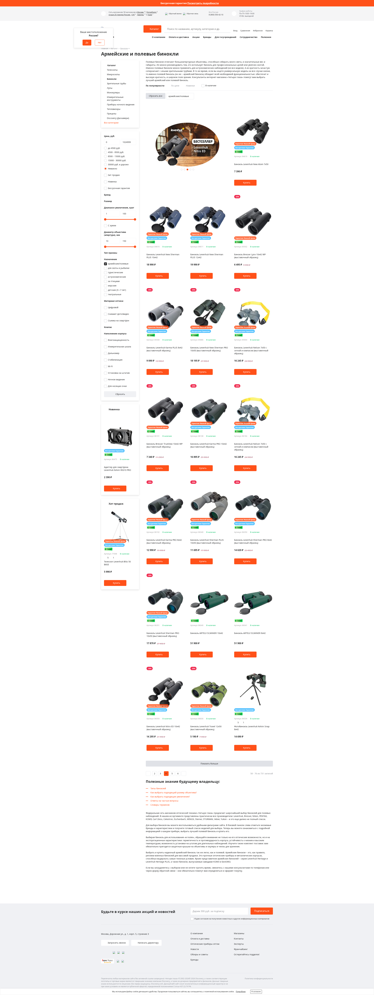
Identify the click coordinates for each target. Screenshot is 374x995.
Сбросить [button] (120, 394)
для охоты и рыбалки (118, 268)
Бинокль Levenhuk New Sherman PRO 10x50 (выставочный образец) (209, 349)
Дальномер (113, 353)
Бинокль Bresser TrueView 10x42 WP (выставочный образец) (164, 445)
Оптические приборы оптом (205, 943)
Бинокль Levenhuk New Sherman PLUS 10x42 (163, 256)
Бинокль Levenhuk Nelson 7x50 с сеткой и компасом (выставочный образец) (251, 350)
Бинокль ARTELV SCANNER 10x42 (206, 633)
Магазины (239, 933)
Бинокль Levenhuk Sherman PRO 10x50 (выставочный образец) (163, 634)
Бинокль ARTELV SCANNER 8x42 (250, 633)
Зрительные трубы (116, 83)
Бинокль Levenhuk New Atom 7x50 (251, 164)
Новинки (190, 85)
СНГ (133, 14)
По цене (175, 85)
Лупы (109, 88)
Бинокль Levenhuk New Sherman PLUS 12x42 (206, 256)
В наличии (210, 85)
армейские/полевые (118, 263)
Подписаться (261, 911)
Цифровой (113, 307)
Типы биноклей (158, 788)
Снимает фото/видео (118, 314)
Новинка (112, 181)
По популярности (155, 85)
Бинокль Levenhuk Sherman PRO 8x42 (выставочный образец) (253, 541)
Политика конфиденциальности (259, 978)
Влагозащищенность (118, 340)
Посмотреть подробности (203, 3)
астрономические (117, 276)
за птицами (114, 281)
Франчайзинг (241, 949)
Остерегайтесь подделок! (246, 954)
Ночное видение (116, 379)
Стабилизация (115, 359)
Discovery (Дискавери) (118, 118)
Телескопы (112, 69)
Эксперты (239, 943)
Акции (196, 37)
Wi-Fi (110, 366)
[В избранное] (131, 415)
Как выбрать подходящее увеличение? (170, 796)
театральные (114, 294)
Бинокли (124, 48)
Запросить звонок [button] (116, 942)
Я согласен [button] (256, 991)
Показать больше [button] (209, 763)
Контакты (239, 938)
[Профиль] (235, 27)
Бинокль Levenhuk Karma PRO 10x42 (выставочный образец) (208, 445)
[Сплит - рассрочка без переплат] (108, 454)
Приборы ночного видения (120, 104)
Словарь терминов (159, 804)
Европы (140, 14)
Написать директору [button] (148, 942)
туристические (115, 272)
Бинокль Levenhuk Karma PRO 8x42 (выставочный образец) (164, 541)
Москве (140, 12)
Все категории (111, 122)
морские (112, 285)
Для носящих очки (117, 386)
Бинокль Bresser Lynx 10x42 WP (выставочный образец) (250, 256)
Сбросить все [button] (155, 95)
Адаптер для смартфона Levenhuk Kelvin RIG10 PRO (117, 469)
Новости (195, 949)
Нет (100, 42)
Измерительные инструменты (115, 98)
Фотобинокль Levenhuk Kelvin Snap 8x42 (252, 728)
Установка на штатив (119, 372)
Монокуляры (113, 92)
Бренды (207, 37)
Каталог (114, 48)
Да (87, 42)
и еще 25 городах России (120, 14)
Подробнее (241, 991)
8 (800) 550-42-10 (216, 14)
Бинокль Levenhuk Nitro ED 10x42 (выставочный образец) (163, 728)
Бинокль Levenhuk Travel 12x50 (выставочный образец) (205, 728)
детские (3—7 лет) (117, 290)
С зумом (112, 225)
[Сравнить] (134, 415)
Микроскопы (113, 74)
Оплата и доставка (179, 37)
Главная (104, 48)
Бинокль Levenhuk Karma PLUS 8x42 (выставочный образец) (164, 349)
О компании (158, 37)
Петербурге (151, 12)
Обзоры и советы (199, 954)
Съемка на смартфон (118, 320)
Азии (150, 14)
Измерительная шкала (119, 346)
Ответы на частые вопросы (164, 800)
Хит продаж (114, 175)
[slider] (105, 219)
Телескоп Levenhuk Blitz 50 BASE (117, 563)
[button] (173, 13)
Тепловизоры (113, 109)
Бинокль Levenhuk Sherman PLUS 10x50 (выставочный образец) (207, 541)
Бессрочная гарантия (119, 188)
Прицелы (111, 113)
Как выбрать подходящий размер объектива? (173, 792)
